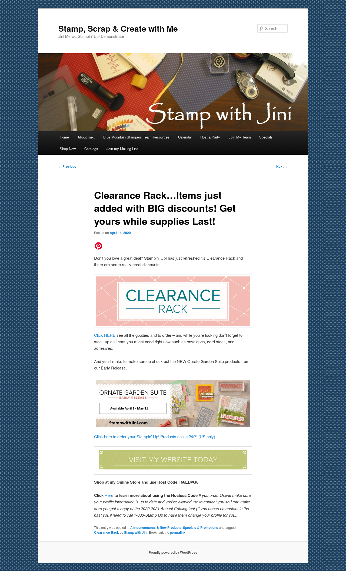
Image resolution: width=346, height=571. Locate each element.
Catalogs (91, 148)
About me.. (86, 137)
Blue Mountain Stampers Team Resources (136, 137)
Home (64, 137)
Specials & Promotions (200, 527)
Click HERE (104, 335)
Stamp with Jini (135, 532)
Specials (266, 137)
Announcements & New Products (155, 527)
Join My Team (240, 137)
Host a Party (210, 137)
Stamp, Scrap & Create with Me (118, 28)
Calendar (185, 137)
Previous (67, 166)
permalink (177, 532)
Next (282, 166)
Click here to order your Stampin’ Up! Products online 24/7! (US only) (154, 436)
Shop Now (68, 148)
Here (109, 495)
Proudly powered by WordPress (173, 552)
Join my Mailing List (122, 148)
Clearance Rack (106, 532)
